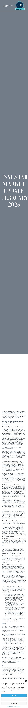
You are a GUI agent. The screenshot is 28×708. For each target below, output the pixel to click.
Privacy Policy (17, 706)
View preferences (14, 703)
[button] (26, 680)
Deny (14, 699)
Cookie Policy (10, 706)
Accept (14, 695)
